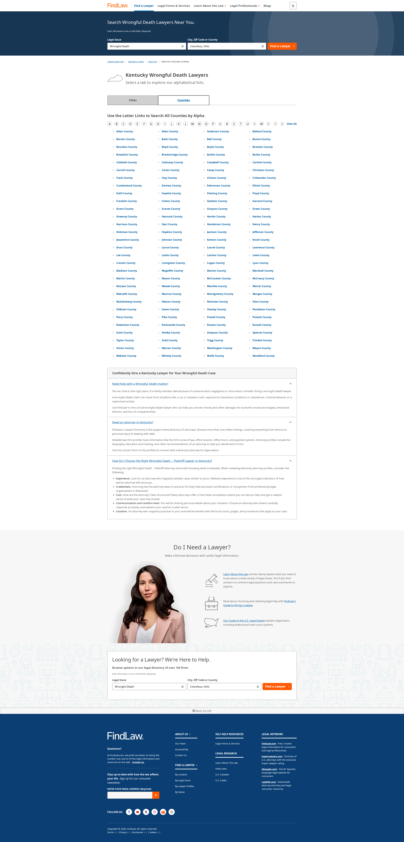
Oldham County (126, 309)
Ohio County (260, 301)
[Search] (293, 5)
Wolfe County (215, 356)
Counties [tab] (183, 100)
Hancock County (172, 216)
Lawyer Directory (115, 61)
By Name (180, 792)
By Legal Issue (182, 780)
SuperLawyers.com (272, 756)
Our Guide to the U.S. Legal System (244, 620)
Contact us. (138, 762)
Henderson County (219, 224)
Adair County (124, 131)
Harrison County (126, 224)
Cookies (153, 832)
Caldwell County (126, 162)
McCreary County (263, 278)
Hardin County (216, 216)
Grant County (125, 208)
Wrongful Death (136, 61)
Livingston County (173, 263)
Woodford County (263, 356)
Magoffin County (172, 270)
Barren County (125, 139)
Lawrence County (263, 247)
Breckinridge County (175, 154)
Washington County (219, 348)
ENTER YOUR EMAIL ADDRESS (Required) (129, 788)
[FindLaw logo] (119, 5)
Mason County (171, 278)
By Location (181, 774)
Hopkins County (172, 232)
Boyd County (170, 147)
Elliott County (261, 185)
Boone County (261, 139)
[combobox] (146, 46)
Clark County (124, 178)
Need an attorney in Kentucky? (132, 422)
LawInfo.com (269, 781)
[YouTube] (137, 812)
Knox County (124, 247)
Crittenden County (264, 178)
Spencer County (262, 332)
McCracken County (219, 278)
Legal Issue (114, 39)
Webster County (126, 356)
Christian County (263, 170)
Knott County (261, 239)
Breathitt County (127, 154)
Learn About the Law (235, 574)
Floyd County (260, 193)
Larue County (170, 247)
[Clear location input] (262, 46)
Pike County (169, 317)
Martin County (125, 278)
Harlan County (261, 216)
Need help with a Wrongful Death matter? (140, 384)
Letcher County (216, 255)
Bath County (170, 139)
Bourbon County (126, 147)
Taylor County (125, 340)
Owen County (170, 309)
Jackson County (217, 232)
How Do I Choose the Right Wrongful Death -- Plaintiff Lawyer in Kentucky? (162, 461)
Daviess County (171, 185)
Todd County (170, 340)
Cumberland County (129, 185)
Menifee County (217, 286)
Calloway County (172, 162)
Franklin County (126, 201)
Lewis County (260, 255)
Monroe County (171, 294)
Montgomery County (220, 294)
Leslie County (170, 255)
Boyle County (215, 147)
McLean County (126, 286)
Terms (110, 832)
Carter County (170, 170)
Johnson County (172, 239)
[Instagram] (155, 812)
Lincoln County (125, 263)
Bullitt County (216, 154)
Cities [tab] (133, 100)
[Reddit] (163, 812)
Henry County (261, 224)
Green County (261, 208)
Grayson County (217, 208)
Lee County (123, 255)
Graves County (171, 208)
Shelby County (171, 332)
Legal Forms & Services (227, 743)
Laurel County (216, 247)
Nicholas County (217, 301)
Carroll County (125, 170)
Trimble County (262, 340)
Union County (125, 348)
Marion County (216, 270)
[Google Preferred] (172, 812)
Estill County (124, 193)
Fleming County (217, 193)
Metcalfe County (126, 294)
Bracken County (262, 147)
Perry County (124, 317)
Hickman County (126, 232)
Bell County (214, 139)
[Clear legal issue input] (182, 46)
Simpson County (217, 332)
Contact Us (181, 755)
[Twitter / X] (146, 812)
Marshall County (262, 270)
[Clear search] (182, 686)
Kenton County (216, 239)
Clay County (169, 178)
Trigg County (215, 340)
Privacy (123, 832)
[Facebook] (129, 812)
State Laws (221, 768)
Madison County (126, 270)
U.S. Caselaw (222, 774)
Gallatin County (217, 201)
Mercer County (261, 286)
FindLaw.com (269, 743)
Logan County (216, 263)
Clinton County (216, 178)
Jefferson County (262, 232)
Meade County (171, 286)
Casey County (215, 170)
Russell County (261, 325)
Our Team (180, 743)
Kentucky (152, 61)
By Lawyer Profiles (184, 786)
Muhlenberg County (129, 301)
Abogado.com (269, 769)
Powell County (216, 317)
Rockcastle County (173, 325)
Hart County (169, 224)
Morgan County (262, 294)
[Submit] (155, 795)
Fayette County (171, 193)
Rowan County (216, 325)
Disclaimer (138, 832)
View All (292, 124)
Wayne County (261, 348)
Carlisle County (262, 162)
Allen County (170, 131)
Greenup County (126, 216)
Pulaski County (262, 317)
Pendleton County (263, 309)
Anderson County (218, 131)
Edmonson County (218, 185)
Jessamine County (127, 239)
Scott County (124, 332)
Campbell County (218, 162)
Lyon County (260, 263)
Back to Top (204, 710)
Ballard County (261, 131)
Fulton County (171, 201)
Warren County (171, 348)
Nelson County (171, 301)
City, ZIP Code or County (202, 39)
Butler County (261, 154)
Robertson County (127, 325)
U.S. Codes (221, 780)
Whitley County (171, 356)
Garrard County (262, 201)
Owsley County (216, 309)
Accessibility (181, 749)
